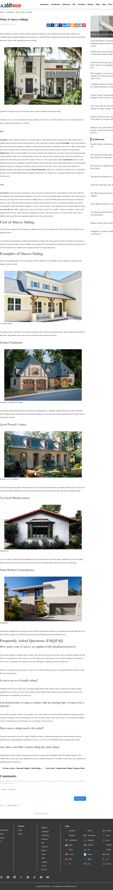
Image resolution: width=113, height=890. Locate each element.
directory (90, 845)
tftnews (89, 854)
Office (98, 4)
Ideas (104, 4)
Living (44, 866)
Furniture (81, 4)
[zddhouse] (10, 5)
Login (20, 830)
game (70, 845)
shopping (90, 840)
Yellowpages (91, 835)
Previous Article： (23, 768)
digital (89, 859)
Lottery (71, 854)
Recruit (89, 830)
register (20, 834)
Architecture (55, 4)
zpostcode (72, 830)
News (70, 859)
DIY (74, 4)
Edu (88, 864)
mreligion (72, 835)
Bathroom (66, 4)
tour (88, 849)
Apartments (44, 4)
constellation (73, 840)
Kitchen (90, 4)
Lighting (44, 862)
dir (70, 864)
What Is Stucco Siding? (24, 12)
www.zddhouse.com (57, 886)
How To (44, 869)
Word (70, 849)
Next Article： (66, 768)
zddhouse (44, 828)
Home (2, 12)
